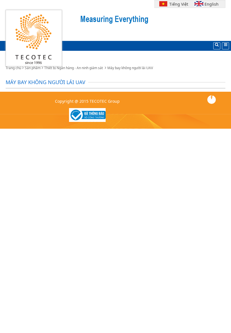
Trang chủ (13, 67)
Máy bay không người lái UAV (130, 67)
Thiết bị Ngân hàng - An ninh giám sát (74, 67)
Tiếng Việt (177, 4)
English (212, 4)
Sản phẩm (33, 67)
